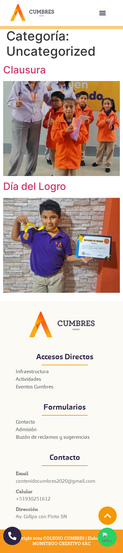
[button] (102, 13)
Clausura (24, 70)
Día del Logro (34, 186)
